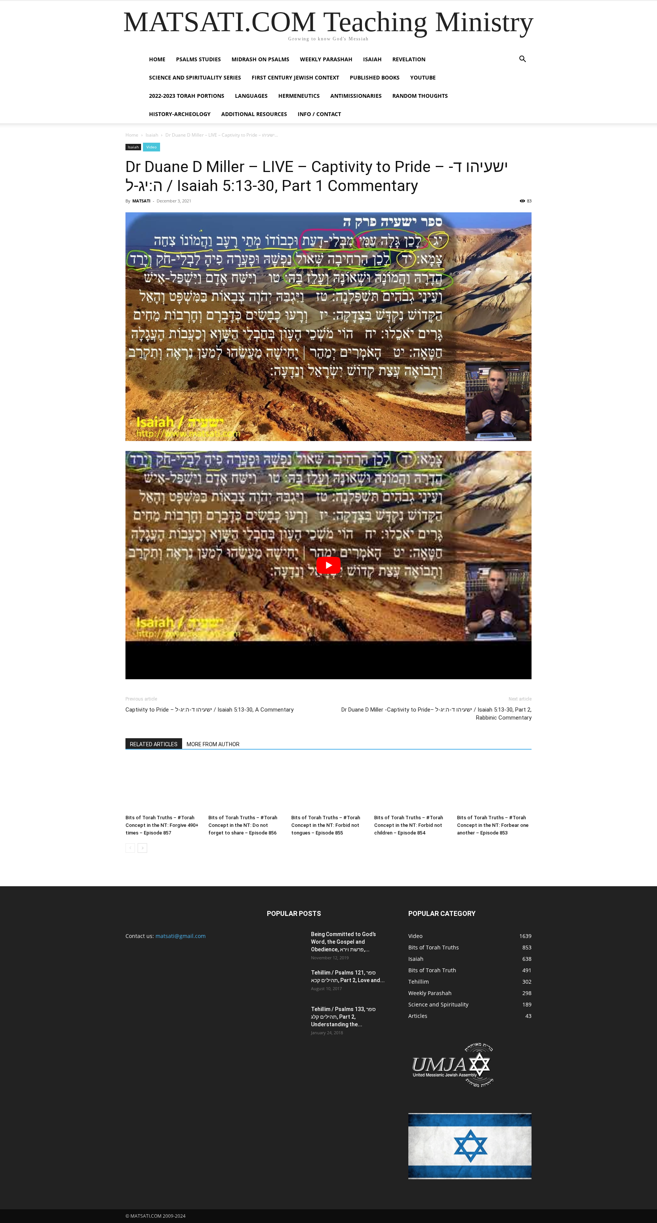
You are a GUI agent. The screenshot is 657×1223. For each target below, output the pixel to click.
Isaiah (372, 59)
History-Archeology (180, 114)
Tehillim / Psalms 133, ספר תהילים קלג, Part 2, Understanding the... (343, 1016)
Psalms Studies (198, 59)
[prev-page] (130, 848)
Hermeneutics (299, 95)
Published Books (375, 77)
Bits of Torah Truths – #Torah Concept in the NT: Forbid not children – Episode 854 (408, 825)
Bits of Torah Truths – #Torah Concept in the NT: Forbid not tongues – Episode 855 (325, 825)
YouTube (423, 77)
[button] (522, 60)
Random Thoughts (420, 95)
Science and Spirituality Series (195, 77)
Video (151, 147)
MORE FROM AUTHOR (213, 744)
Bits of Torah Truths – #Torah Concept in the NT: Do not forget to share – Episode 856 (242, 825)
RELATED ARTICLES (154, 744)
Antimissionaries (356, 95)
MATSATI (141, 201)
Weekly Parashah (326, 59)
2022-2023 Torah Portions (186, 95)
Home (157, 59)
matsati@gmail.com (181, 936)
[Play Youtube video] (328, 565)
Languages (251, 95)
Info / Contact (319, 114)
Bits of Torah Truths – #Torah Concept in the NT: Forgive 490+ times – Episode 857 (161, 825)
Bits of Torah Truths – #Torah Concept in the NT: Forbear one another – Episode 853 (492, 825)
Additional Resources (254, 114)
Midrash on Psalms (260, 59)
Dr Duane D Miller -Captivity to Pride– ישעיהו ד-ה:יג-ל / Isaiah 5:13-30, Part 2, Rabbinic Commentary (436, 713)
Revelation (408, 59)
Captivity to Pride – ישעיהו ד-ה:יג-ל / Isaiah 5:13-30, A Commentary (209, 709)
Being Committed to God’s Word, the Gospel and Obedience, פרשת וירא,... (343, 941)
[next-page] (142, 848)
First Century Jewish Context (295, 77)
